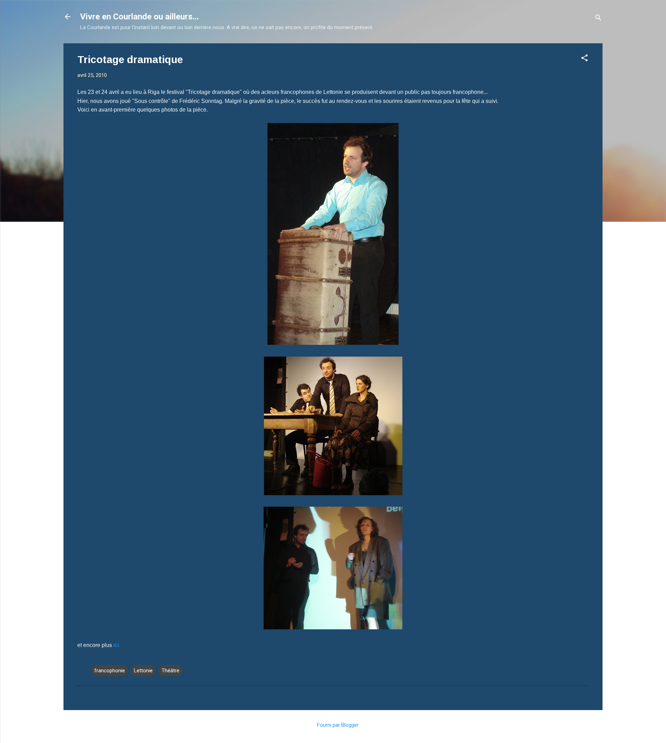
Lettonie (143, 670)
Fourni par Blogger (337, 725)
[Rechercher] (598, 18)
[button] (584, 59)
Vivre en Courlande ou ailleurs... (139, 16)
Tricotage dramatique (130, 59)
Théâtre (170, 670)
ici (116, 645)
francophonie (109, 670)
